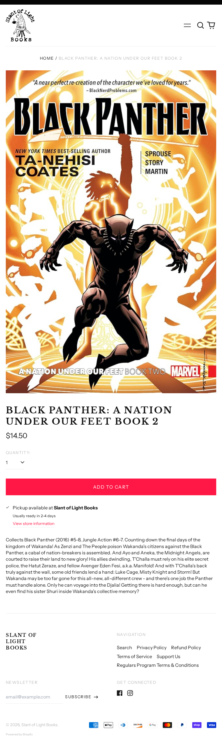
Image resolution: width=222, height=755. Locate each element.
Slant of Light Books (21, 641)
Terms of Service (134, 656)
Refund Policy (186, 647)
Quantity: (18, 452)
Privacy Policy (151, 647)
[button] (200, 25)
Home (47, 58)
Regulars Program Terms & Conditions (158, 665)
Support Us (168, 656)
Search (124, 647)
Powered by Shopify (19, 734)
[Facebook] (120, 693)
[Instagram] (130, 693)
